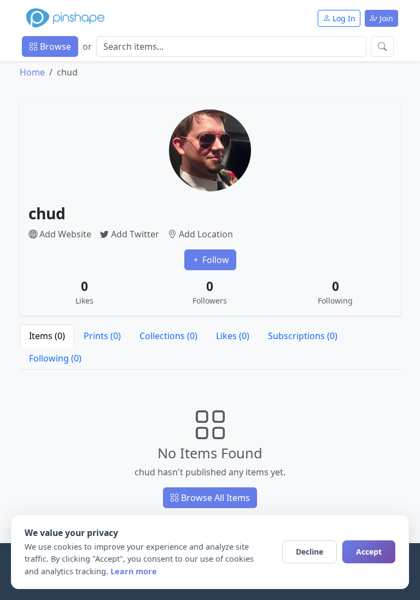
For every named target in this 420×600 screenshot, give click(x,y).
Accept (369, 551)
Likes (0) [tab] (232, 336)
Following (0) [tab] (55, 358)
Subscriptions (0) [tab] (302, 336)
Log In (342, 18)
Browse (54, 46)
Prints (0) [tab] (102, 336)
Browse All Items (214, 498)
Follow (214, 260)
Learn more (133, 571)
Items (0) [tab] (47, 336)
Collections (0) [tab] (168, 336)
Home (32, 72)
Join (385, 18)
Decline (309, 551)
